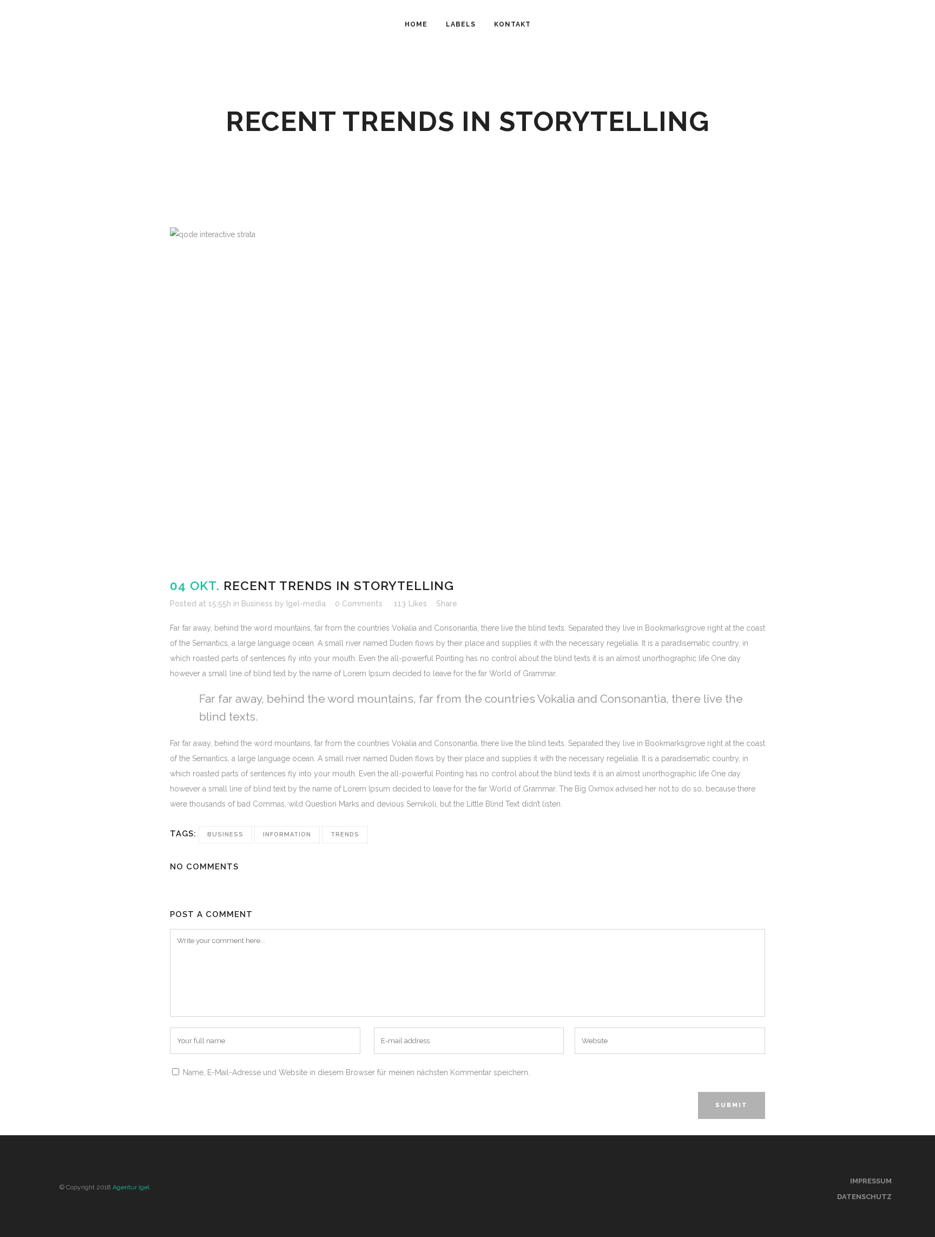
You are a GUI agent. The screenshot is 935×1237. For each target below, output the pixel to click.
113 (410, 603)
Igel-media (306, 603)
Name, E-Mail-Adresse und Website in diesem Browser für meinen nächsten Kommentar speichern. (356, 1072)
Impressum (871, 1181)
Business (257, 603)
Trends (345, 834)
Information (287, 834)
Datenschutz (864, 1197)
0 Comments (359, 603)
